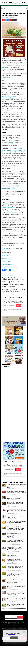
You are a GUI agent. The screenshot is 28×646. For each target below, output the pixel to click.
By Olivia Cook (14, 524)
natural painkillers (16, 283)
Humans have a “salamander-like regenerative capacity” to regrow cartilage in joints (14, 561)
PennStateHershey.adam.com (10, 267)
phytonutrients (9, 284)
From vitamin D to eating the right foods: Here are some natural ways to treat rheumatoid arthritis (16, 593)
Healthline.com (6, 261)
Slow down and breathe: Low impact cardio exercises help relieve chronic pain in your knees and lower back (15, 528)
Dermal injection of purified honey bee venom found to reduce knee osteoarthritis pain (16, 574)
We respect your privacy (19, 624)
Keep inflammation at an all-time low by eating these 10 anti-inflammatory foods (16, 599)
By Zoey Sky (14, 494)
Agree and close (14, 637)
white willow (5, 286)
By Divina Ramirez (15, 583)
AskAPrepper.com (6, 77)
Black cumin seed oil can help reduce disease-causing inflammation (15, 497)
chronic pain (15, 279)
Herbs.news (5, 248)
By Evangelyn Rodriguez (16, 537)
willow (5, 204)
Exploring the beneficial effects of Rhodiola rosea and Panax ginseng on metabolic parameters (15, 542)
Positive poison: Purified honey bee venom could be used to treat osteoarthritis (15, 567)
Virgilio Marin (11, 17)
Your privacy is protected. (8, 309)
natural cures (18, 281)
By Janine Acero (15, 589)
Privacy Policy (11, 634)
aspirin (10, 231)
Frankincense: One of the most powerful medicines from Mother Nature (16, 522)
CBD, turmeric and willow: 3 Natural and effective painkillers (16, 554)
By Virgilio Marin (15, 556)
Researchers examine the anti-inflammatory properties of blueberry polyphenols (15, 535)
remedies (16, 284)
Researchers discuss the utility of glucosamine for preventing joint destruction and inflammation (14, 548)
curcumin (10, 142)
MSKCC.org (5, 255)
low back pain (12, 212)
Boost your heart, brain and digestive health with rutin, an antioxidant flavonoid (16, 492)
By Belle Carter (15, 488)
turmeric (22, 284)
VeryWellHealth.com (7, 264)
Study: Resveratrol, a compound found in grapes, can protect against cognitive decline (16, 486)
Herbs (13, 281)
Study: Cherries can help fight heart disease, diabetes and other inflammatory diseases (16, 510)
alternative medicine (15, 278)
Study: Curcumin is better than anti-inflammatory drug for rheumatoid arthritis (15, 504)
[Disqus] (14, 386)
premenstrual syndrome (8, 152)
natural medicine (6, 283)
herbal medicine (6, 281)
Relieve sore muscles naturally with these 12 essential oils (15, 605)
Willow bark (12, 286)
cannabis (4, 279)
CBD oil (9, 279)
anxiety (16, 127)
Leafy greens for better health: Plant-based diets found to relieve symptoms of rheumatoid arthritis (16, 581)
